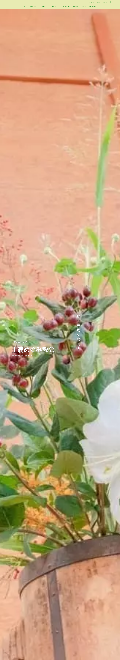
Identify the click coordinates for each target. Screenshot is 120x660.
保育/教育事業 (66, 7)
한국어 (98, 2)
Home (25, 7)
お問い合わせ (92, 7)
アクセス (83, 7)
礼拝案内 (43, 7)
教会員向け (106, 2)
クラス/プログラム (53, 7)
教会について (34, 7)
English (92, 2)
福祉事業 (75, 7)
